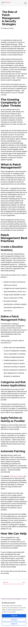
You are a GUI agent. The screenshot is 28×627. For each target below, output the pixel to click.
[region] (14, 613)
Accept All (14, 615)
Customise (14, 619)
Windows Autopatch (16, 476)
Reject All (14, 623)
